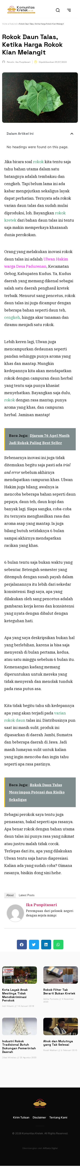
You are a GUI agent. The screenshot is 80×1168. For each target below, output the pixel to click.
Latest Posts (27, 895)
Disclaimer (39, 1117)
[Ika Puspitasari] (15, 920)
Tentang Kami (58, 1117)
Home (4, 24)
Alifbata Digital (50, 1148)
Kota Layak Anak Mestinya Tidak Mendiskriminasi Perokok (15, 995)
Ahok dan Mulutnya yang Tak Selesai (58, 1043)
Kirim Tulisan (21, 1117)
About (10, 895)
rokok (38, 161)
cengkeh (12, 317)
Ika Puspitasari (41, 904)
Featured (13, 24)
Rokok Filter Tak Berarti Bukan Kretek (59, 991)
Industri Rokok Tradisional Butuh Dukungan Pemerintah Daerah (19, 1046)
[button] (71, 133)
